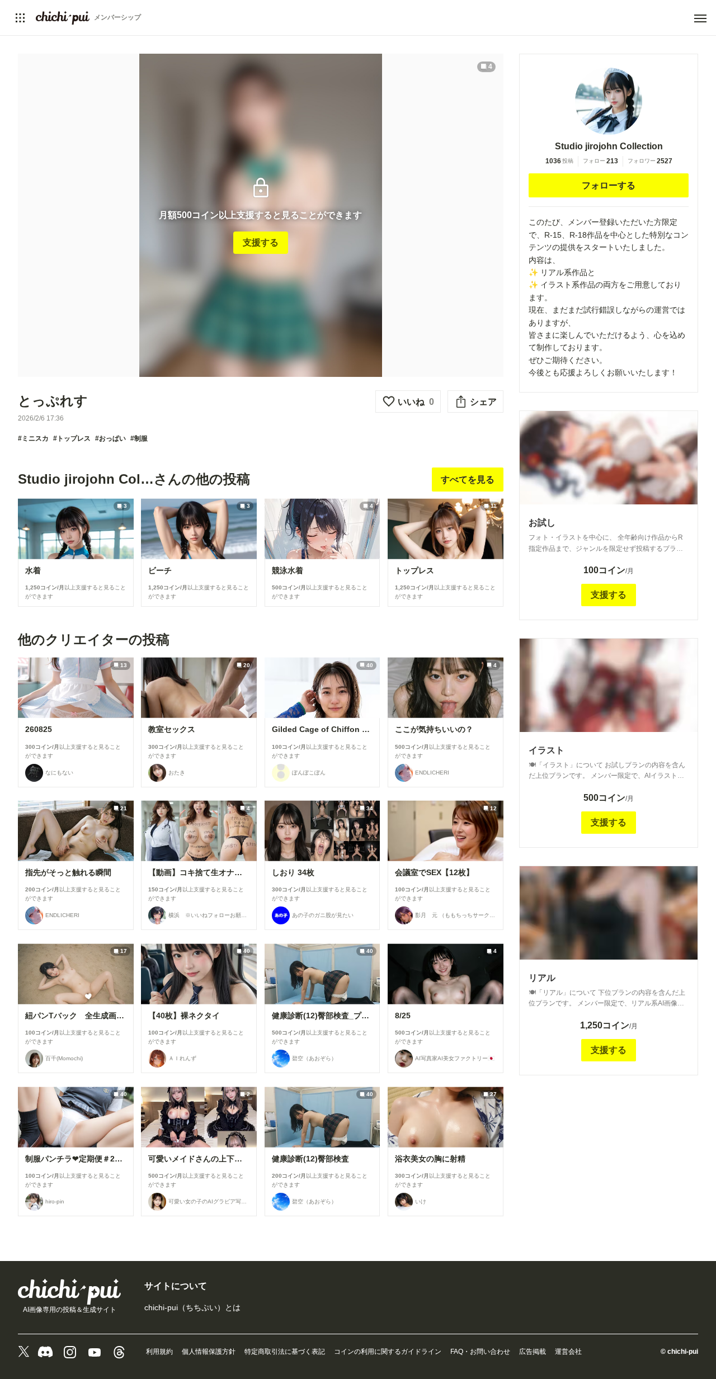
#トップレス (72, 438)
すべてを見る (467, 479)
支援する (261, 242)
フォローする (608, 185)
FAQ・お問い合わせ (480, 1352)
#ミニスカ (33, 438)
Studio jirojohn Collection (609, 146)
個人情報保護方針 (208, 1352)
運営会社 (568, 1352)
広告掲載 (532, 1352)
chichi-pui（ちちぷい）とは (192, 1307)
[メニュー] (700, 18)
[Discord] (45, 1352)
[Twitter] (24, 1352)
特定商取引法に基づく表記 (284, 1352)
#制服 (139, 438)
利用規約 (159, 1352)
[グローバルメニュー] (20, 18)
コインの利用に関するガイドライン (387, 1352)
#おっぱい (110, 438)
